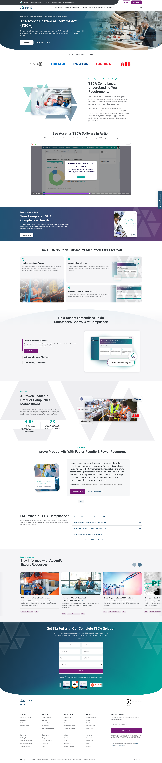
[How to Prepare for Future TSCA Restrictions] (122, 583)
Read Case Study (77, 491)
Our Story (66, 738)
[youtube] (24, 704)
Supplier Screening (91, 717)
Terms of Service (120, 745)
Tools (43, 746)
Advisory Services (25, 738)
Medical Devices (46, 717)
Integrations (89, 728)
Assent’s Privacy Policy (134, 737)
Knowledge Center (47, 740)
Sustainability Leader (69, 725)
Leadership (67, 740)
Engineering (67, 717)
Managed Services (25, 725)
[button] (50, 340)
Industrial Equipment (47, 723)
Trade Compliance (25, 723)
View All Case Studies (94, 491)
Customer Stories (88, 7)
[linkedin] (21, 704)
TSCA (36, 611)
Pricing (126, 2)
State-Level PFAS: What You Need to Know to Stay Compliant (74, 599)
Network (66, 7)
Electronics (45, 720)
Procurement (67, 723)
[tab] (80, 501)
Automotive (45, 725)
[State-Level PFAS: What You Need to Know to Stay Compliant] (81, 583)
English (25, 760)
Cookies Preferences (89, 759)
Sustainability (23, 720)
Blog (43, 738)
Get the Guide (27, 235)
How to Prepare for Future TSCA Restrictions (119, 598)
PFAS (63, 614)
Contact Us (89, 738)
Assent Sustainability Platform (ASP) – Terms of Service (66, 759)
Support (88, 746)
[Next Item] (140, 565)
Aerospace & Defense (48, 728)
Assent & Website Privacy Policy (40, 759)
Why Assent (75, 7)
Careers (88, 743)
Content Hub (45, 743)
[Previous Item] (134, 565)
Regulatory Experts (25, 746)
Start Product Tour (42, 42)
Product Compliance (35, 16)
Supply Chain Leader (69, 728)
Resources (99, 7)
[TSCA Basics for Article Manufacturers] (39, 583)
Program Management (26, 743)
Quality (66, 720)
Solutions (57, 7)
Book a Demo (136, 2)
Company (109, 7)
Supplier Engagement (26, 740)
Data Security (89, 723)
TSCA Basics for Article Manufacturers (35, 598)
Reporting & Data (90, 725)
